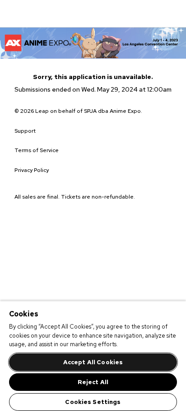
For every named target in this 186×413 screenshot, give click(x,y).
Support (25, 131)
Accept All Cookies (93, 362)
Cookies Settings (93, 402)
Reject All (93, 382)
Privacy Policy (31, 170)
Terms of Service (36, 150)
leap (57, 13)
